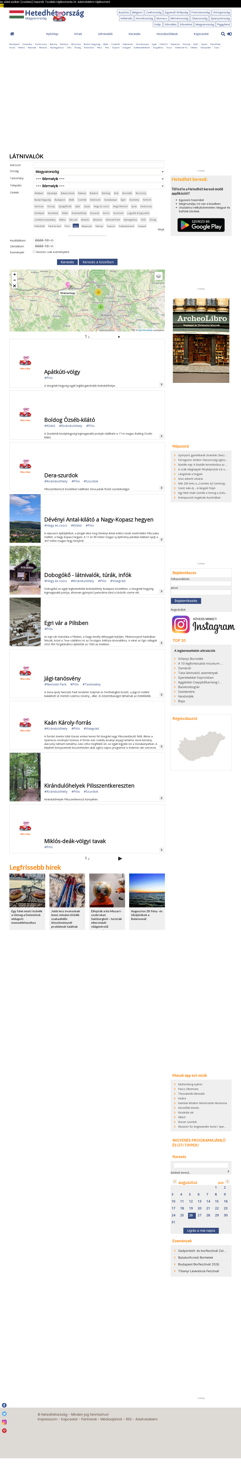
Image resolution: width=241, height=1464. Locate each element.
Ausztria (123, 12)
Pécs (99, 47)
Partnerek (89, 1419)
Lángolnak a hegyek (190, 474)
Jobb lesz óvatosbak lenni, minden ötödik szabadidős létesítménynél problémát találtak (65, 918)
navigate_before (174, 1181)
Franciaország (200, 12)
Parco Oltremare (188, 1089)
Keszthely (215, 44)
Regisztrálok (178, 609)
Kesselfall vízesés (188, 1108)
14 (208, 1201)
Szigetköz (158, 47)
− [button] (14, 280)
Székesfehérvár (142, 47)
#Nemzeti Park (55, 684)
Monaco (161, 18)
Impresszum (47, 1419)
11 (182, 1201)
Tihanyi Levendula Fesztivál (198, 1271)
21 (208, 1208)
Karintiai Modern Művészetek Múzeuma (202, 1103)
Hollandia (126, 18)
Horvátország (144, 18)
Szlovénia (186, 24)
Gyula (204, 44)
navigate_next (228, 1171)
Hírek (78, 34)
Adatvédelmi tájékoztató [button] (94, 2)
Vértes (193, 47)
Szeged (127, 47)
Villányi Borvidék (190, 659)
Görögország (221, 12)
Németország (179, 18)
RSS (129, 1419)
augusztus (187, 1182)
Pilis (107, 47)
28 (208, 1215)
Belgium (137, 12)
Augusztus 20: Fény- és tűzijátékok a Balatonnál (146, 915)
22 (217, 1208)
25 (182, 1215)
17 (173, 1208)
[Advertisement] (201, 111)
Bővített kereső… (181, 1172)
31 (173, 1222)
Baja (181, 701)
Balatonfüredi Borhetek (195, 1257)
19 (191, 1208)
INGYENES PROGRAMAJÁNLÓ (199, 1140)
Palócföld (89, 47)
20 (199, 1208)
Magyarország (204, 24)
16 (226, 1201)
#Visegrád (118, 581)
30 (226, 1215)
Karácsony (41, 44)
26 (191, 1215)
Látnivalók (105, 34)
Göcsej (186, 44)
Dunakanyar (142, 44)
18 (182, 1208)
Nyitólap (52, 34)
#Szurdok (91, 481)
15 (217, 1201)
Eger (154, 44)
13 (199, 1201)
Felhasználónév (180, 579)
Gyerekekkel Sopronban (196, 677)
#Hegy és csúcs (55, 525)
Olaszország (199, 18)
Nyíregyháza (57, 47)
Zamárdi (184, 668)
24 (173, 1215)
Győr (195, 44)
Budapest (14, 44)
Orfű (69, 47)
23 (226, 1208)
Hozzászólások (167, 34)
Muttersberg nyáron (190, 1084)
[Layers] (158, 276)
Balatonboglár (189, 687)
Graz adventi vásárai (190, 478)
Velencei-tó (181, 47)
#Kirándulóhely (70, 425)
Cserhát (115, 44)
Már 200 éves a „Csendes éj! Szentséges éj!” (205, 483)
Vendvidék (186, 696)
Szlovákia (170, 24)
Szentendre (186, 692)
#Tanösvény (91, 684)
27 (199, 1215)
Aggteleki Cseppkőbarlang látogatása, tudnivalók (200, 682)
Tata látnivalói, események (198, 673)
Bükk (105, 44)
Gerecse (175, 44)
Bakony (53, 44)
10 (173, 1201)
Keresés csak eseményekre (52, 252)
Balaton (64, 44)
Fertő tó (164, 44)
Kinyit (161, 229)
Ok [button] (2, 6)
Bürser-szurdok (187, 1122)
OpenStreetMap (145, 330)
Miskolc (43, 47)
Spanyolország (220, 18)
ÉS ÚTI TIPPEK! (185, 1145)
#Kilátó (49, 425)
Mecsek (32, 47)
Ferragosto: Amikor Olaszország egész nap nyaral (208, 460)
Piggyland (223, 24)
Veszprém (205, 47)
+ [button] (14, 274)
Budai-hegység (92, 44)
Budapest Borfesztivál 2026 (198, 1264)
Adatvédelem (146, 1419)
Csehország (154, 12)
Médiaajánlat (111, 1419)
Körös (12, 47)
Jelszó (174, 588)
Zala (216, 47)
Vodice (182, 1098)
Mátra (21, 47)
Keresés (134, 34)
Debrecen (128, 44)
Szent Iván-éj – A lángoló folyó (196, 488)
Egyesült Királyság (176, 12)
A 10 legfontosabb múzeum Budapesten (200, 663)
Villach (182, 1117)
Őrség (77, 47)
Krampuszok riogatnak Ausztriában (199, 497)
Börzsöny (76, 44)
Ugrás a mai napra (201, 1231)
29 (217, 1215)
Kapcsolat (201, 34)
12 (191, 1201)
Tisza (169, 47)
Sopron (116, 47)
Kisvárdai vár (186, 1112)
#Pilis (48, 378)
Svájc (157, 24)
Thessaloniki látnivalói (191, 1093)
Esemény (27, 44)
